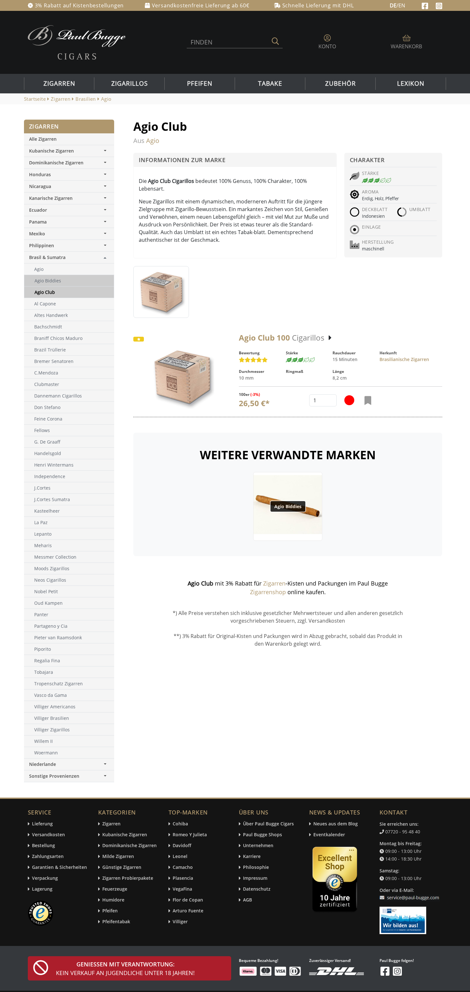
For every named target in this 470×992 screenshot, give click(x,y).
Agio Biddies (288, 506)
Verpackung (45, 878)
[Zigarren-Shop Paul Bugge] (77, 41)
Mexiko (37, 234)
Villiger (180, 922)
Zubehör (340, 83)
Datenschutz (256, 889)
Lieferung (42, 824)
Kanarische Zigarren (51, 198)
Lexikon (410, 83)
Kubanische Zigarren (51, 151)
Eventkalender (329, 835)
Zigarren (59, 83)
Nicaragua (40, 186)
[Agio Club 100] (182, 377)
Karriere (252, 857)
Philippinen (41, 245)
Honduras (40, 174)
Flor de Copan (188, 900)
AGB (247, 900)
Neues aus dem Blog (335, 824)
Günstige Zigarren (121, 867)
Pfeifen (199, 83)
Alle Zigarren (43, 139)
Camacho (183, 867)
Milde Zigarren (118, 857)
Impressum (255, 878)
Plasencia (183, 878)
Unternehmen (258, 846)
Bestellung (43, 846)
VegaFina (182, 889)
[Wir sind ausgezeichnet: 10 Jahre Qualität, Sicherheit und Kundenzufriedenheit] (335, 880)
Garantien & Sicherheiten (59, 867)
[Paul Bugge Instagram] (439, 5)
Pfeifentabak (116, 922)
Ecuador (38, 210)
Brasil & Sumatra (47, 257)
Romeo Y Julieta (190, 835)
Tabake (270, 83)
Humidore (113, 900)
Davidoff (182, 846)
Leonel (180, 857)
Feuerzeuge (114, 889)
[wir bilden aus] (404, 917)
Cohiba (180, 824)
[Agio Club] (161, 292)
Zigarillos (129, 83)
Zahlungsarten (48, 857)
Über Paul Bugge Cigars (268, 824)
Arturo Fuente (188, 911)
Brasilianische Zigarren (404, 359)
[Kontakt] (411, 893)
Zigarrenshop (268, 592)
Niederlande (42, 764)
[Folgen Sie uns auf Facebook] (426, 5)
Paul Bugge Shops (262, 835)
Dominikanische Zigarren (56, 163)
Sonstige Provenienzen (54, 776)
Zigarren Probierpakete (127, 878)
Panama (38, 222)
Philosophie (256, 867)
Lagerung (42, 889)
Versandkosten (48, 835)
